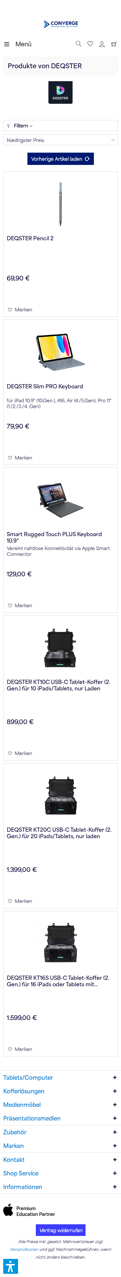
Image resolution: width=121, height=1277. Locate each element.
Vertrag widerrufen (60, 1230)
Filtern (21, 125)
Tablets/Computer (28, 1077)
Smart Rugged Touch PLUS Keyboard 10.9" (54, 537)
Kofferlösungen (24, 1091)
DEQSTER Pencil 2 (30, 238)
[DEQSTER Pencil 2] (60, 204)
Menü (17, 44)
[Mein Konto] (101, 44)
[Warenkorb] (112, 44)
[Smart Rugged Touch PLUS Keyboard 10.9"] (60, 500)
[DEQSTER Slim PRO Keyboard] (60, 352)
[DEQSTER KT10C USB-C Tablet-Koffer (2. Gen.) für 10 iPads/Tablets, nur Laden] (60, 648)
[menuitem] (9, 44)
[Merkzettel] (89, 44)
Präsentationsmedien (32, 1118)
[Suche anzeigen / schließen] (78, 44)
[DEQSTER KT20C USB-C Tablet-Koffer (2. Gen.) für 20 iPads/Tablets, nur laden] (60, 795)
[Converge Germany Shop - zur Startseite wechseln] (60, 24)
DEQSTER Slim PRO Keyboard (45, 386)
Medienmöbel (22, 1104)
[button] (10, 1266)
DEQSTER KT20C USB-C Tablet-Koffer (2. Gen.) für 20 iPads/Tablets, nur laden (59, 832)
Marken (13, 1145)
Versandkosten (24, 1249)
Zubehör (14, 1132)
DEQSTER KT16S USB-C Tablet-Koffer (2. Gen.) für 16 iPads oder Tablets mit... (58, 980)
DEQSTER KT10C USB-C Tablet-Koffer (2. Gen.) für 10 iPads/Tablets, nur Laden (58, 684)
